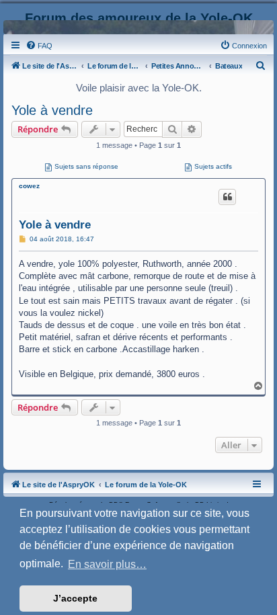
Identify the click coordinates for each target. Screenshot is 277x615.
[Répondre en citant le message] (227, 197)
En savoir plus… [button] (107, 564)
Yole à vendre (52, 110)
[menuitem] (39, 46)
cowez (29, 186)
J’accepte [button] (75, 598)
